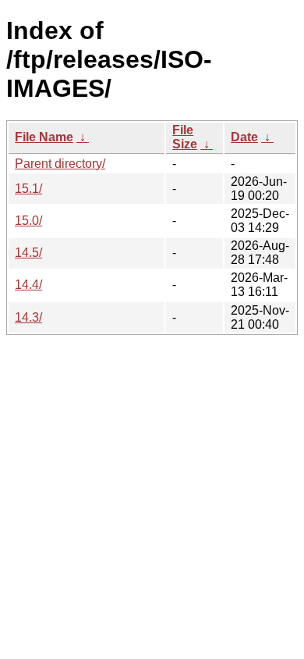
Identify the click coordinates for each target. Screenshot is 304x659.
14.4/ (28, 284)
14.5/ (28, 252)
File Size (184, 137)
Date (244, 137)
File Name (44, 137)
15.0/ (28, 220)
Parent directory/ (60, 163)
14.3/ (28, 317)
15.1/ (28, 188)
